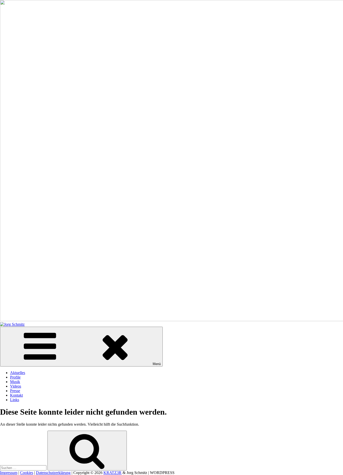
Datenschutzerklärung (53, 472)
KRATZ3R (112, 472)
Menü (157, 364)
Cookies (26, 472)
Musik (15, 382)
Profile (15, 377)
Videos (15, 386)
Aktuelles (17, 373)
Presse (15, 391)
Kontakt (16, 395)
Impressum (8, 472)
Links (14, 400)
